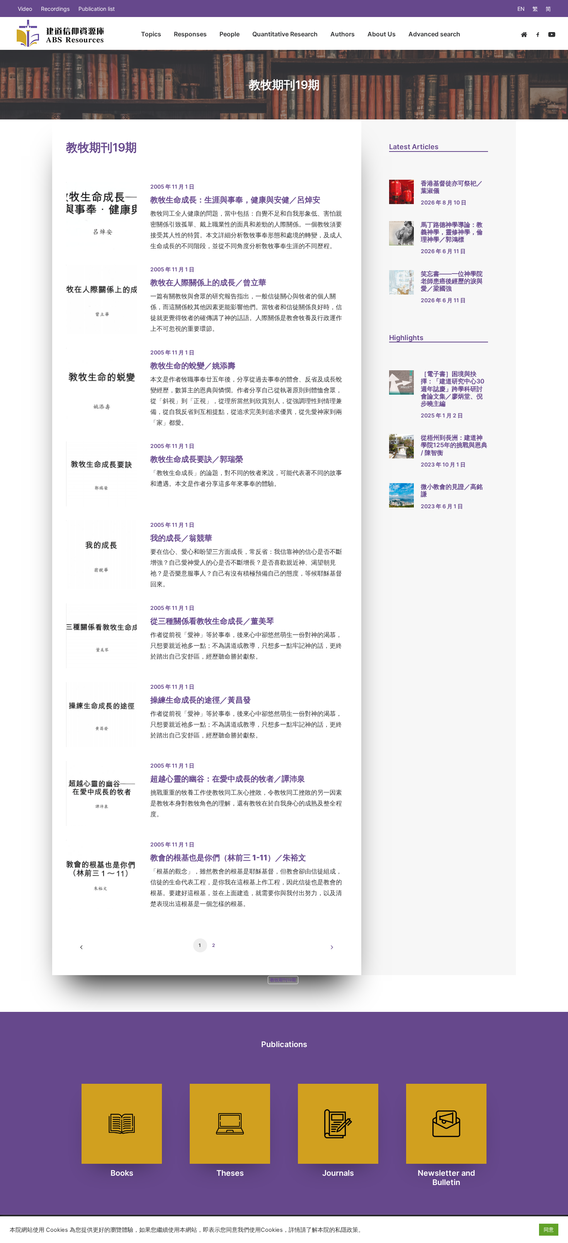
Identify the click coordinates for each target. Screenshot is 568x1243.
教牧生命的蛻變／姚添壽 (192, 365)
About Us (381, 34)
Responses (190, 34)
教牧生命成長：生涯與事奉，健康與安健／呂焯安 (235, 199)
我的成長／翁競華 (181, 538)
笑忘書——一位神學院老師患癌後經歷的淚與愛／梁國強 (452, 281)
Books (122, 1173)
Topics (151, 34)
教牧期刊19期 (283, 979)
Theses (230, 1173)
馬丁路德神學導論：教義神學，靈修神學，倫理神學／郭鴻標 (452, 232)
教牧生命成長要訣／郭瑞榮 (196, 459)
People (229, 34)
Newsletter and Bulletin (446, 1177)
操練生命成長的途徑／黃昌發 (200, 700)
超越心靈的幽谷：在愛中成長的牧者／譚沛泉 (227, 778)
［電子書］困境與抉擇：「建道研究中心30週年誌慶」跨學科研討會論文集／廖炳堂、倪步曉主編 (453, 388)
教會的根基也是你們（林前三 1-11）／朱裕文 (228, 857)
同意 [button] (549, 1229)
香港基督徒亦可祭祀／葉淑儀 (452, 186)
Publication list (96, 8)
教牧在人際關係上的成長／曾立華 (208, 282)
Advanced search (434, 34)
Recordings (55, 8)
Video (25, 8)
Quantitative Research (285, 34)
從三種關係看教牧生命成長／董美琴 (212, 621)
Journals (338, 1173)
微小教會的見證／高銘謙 (452, 490)
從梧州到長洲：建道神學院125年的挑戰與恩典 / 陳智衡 (454, 445)
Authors (342, 34)
